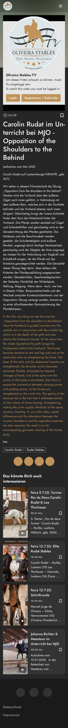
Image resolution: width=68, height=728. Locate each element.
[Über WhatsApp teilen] (39, 461)
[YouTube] (47, 692)
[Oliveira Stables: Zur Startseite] (7, 6)
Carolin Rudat (13, 450)
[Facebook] (20, 692)
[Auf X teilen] (28, 461)
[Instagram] (34, 692)
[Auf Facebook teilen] (18, 461)
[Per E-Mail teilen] (49, 461)
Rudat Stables (35, 450)
